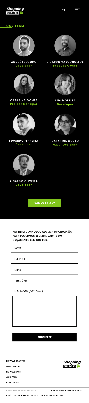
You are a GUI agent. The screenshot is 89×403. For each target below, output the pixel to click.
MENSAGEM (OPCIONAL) (28, 291)
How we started (15, 361)
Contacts (12, 382)
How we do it (14, 371)
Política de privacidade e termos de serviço (34, 395)
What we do (13, 366)
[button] (77, 9)
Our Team (11, 377)
